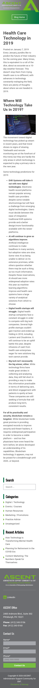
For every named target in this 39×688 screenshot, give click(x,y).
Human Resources (14, 510)
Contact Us (19, 665)
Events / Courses (13, 506)
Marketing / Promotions (16, 515)
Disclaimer (15, 684)
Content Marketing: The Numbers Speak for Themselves (16, 559)
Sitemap (24, 684)
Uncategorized (12, 523)
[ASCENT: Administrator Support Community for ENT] (11, 5)
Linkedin (11, 597)
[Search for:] (19, 487)
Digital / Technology (14, 502)
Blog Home (19, 17)
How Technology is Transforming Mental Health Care (19, 540)
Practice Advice (12, 519)
